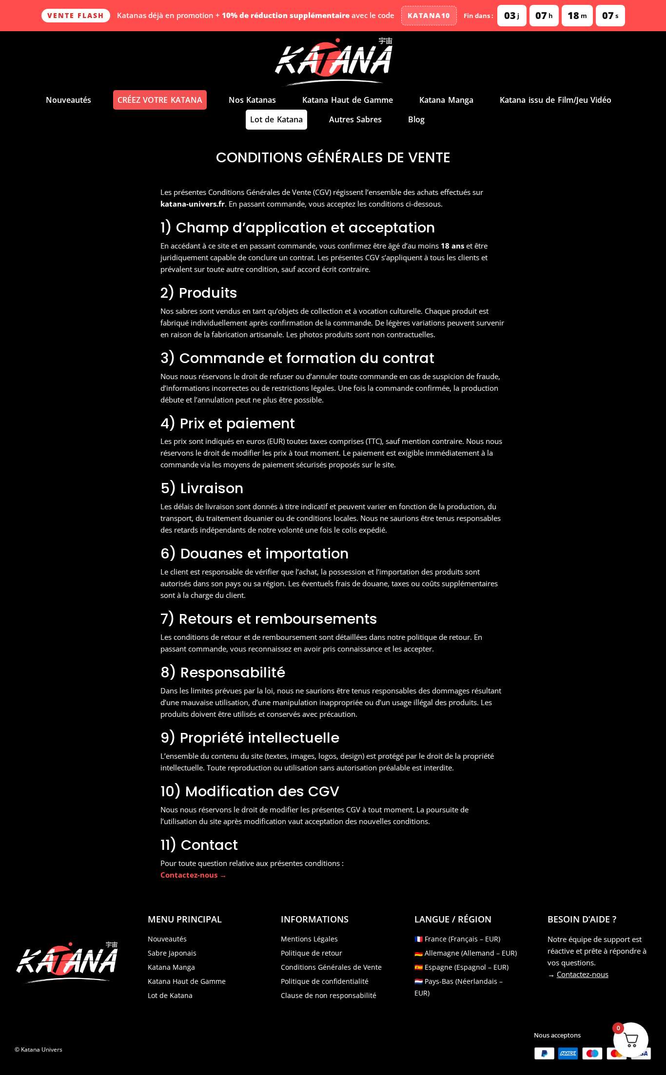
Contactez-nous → (193, 875)
